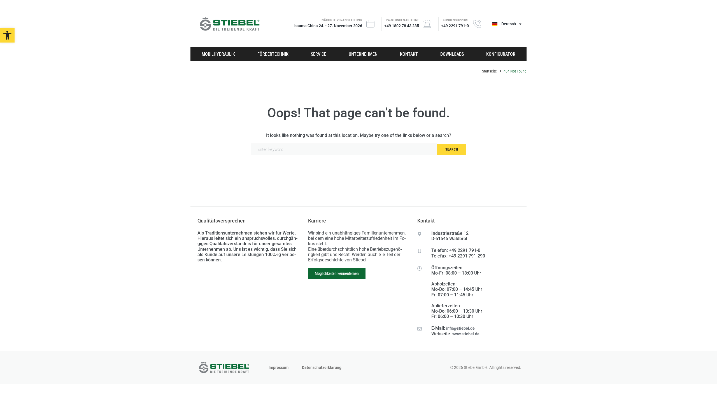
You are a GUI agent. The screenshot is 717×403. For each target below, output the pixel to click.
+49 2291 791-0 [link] (455, 26)
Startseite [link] (489, 71)
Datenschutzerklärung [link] (321, 367)
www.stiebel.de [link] (465, 334)
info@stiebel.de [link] (460, 328)
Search (451, 149)
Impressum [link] (278, 367)
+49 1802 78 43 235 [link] (401, 26)
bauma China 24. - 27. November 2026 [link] (328, 26)
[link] (7, 35)
